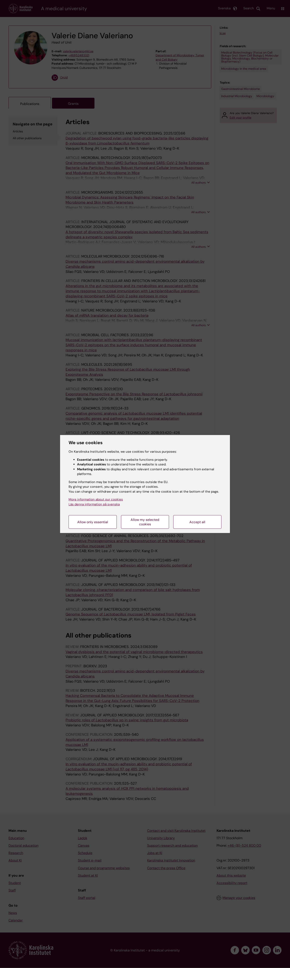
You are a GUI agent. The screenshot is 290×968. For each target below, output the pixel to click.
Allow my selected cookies (145, 521)
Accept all (197, 522)
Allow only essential (92, 522)
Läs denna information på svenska (94, 504)
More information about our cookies (96, 499)
